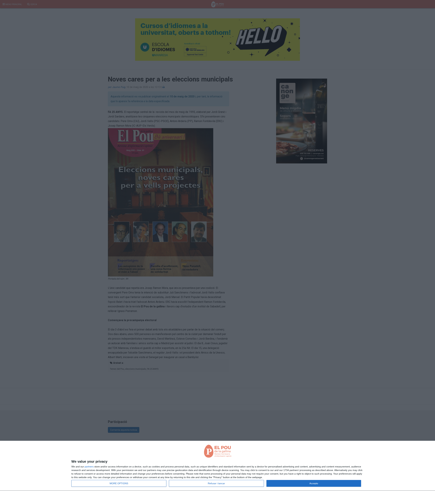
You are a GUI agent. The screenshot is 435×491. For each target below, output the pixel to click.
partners (89, 466)
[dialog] (217, 466)
